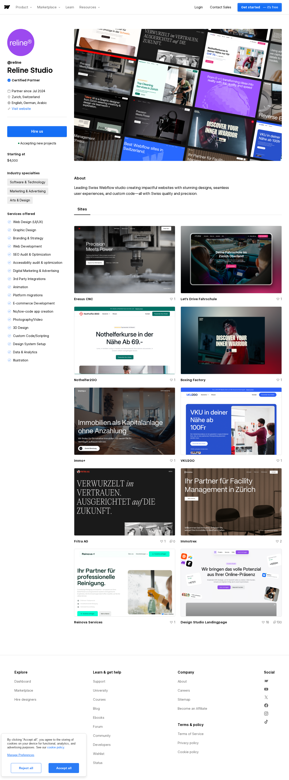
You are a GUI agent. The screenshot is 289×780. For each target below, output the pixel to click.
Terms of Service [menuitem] (191, 734)
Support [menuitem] (99, 681)
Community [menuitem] (102, 736)
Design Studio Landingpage (204, 622)
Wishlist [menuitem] (98, 754)
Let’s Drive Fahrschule (199, 299)
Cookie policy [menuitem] (188, 752)
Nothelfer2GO (85, 380)
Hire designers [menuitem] (25, 699)
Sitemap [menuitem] (184, 699)
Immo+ (79, 460)
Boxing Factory (193, 380)
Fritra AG (81, 541)
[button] (24, 7)
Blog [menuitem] (96, 708)
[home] (6, 7)
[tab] (82, 209)
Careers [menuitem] (184, 690)
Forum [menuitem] (98, 726)
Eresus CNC (83, 299)
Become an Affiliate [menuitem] (192, 708)
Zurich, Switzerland (26, 97)
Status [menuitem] (98, 763)
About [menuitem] (182, 681)
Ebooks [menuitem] (98, 717)
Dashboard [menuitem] (22, 681)
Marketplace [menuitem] (23, 690)
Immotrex (189, 541)
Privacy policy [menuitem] (188, 743)
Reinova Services (88, 622)
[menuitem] (266, 681)
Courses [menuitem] (99, 699)
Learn (70, 7)
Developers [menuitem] (102, 745)
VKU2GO (188, 460)
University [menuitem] (100, 690)
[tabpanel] (178, 428)
